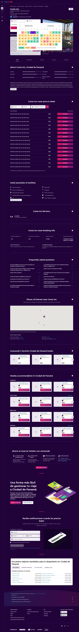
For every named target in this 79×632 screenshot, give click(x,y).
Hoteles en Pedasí (45, 582)
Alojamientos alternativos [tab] (26, 567)
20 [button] (37, 38)
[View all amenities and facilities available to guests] (72, 183)
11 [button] (31, 35)
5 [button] (34, 32)
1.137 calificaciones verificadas (24, 16)
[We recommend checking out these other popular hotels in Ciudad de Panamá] (72, 351)
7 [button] (19, 35)
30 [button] (25, 44)
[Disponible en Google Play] (63, 612)
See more (70, 380)
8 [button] (22, 35)
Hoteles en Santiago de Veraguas (48, 575)
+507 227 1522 (13, 15)
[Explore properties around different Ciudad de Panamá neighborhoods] (72, 376)
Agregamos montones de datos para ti (20, 599)
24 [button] (28, 41)
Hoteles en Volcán (15, 580)
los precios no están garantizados (39, 593)
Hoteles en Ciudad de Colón (17, 582)
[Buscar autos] (2, 11)
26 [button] (34, 41)
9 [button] (25, 35)
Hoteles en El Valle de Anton (47, 573)
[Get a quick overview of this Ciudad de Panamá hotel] (72, 67)
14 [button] (19, 38)
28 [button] (19, 44)
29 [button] (22, 44)
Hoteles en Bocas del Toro (17, 578)
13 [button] (37, 35)
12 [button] (34, 35)
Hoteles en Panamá (20, 6)
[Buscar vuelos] (2, 5)
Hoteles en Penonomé (46, 577)
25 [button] (31, 41)
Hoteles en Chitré (15, 577)
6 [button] (37, 32)
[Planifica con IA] (2, 13)
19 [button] (34, 38)
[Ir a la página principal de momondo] (8, 1)
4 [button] (31, 32)
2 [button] (25, 32)
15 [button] (22, 38)
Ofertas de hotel (13, 6)
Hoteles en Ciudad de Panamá (38, 6)
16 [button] (25, 38)
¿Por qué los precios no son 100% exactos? (21, 601)
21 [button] (19, 41)
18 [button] (31, 38)
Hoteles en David (15, 575)
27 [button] (37, 41)
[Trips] (2, 17)
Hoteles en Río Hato (46, 578)
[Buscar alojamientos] (2, 8)
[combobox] (26, 532)
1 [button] (22, 32)
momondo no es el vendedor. (18, 597)
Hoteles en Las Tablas (46, 580)
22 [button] (22, 41)
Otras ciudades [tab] (16, 567)
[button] (2, 2)
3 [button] (28, 32)
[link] (23, 390)
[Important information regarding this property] (72, 230)
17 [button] (28, 38)
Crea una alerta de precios (63, 459)
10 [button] (28, 35)
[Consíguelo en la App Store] (63, 615)
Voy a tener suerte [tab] (38, 567)
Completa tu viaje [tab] (48, 567)
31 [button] (56, 44)
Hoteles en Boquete (16, 573)
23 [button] (25, 41)
